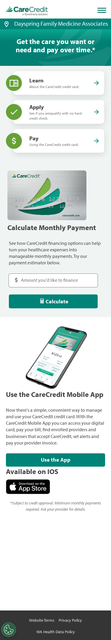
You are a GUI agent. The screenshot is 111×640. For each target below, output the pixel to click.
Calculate (57, 301)
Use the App (55, 459)
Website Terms (41, 620)
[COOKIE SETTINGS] (8, 629)
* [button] (93, 49)
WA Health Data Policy (55, 631)
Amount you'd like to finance (43, 277)
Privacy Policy (70, 620)
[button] (6, 23)
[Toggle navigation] (103, 10)
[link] (26, 11)
